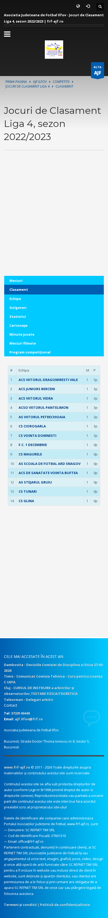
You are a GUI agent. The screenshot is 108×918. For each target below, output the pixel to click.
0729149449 (20, 713)
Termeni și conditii (20, 904)
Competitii (61, 81)
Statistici (17, 316)
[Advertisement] (54, 222)
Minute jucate (21, 334)
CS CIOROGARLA (32, 426)
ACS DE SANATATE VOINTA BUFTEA (48, 472)
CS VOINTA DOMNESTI (37, 435)
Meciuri (16, 280)
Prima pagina (16, 81)
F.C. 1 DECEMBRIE (33, 444)
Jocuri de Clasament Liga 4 (28, 86)
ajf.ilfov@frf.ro (29, 719)
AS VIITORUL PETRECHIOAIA (42, 417)
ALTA (97, 70)
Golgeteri (17, 307)
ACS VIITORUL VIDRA (36, 398)
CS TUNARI (28, 491)
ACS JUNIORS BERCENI (37, 388)
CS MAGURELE (30, 454)
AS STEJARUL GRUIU (35, 482)
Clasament (18, 289)
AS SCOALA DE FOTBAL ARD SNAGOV (49, 463)
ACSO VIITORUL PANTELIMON (43, 407)
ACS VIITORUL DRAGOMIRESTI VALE (48, 379)
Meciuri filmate (22, 343)
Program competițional (30, 352)
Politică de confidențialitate (65, 904)
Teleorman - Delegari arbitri (28, 699)
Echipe (15, 298)
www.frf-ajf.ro (17, 767)
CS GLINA (26, 500)
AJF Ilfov (40, 81)
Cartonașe (18, 325)
